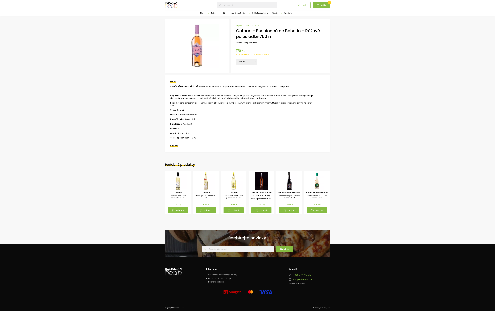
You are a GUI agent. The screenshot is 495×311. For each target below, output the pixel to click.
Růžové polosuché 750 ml (261, 199)
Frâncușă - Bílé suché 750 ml (206, 197)
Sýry (224, 13)
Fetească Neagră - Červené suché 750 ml (289, 197)
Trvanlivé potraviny (238, 13)
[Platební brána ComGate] (232, 293)
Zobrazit (180, 210)
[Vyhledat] (220, 5)
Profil (304, 5)
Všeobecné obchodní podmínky (222, 275)
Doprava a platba (216, 282)
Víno (247, 25)
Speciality (288, 13)
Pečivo (213, 13)
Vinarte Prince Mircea (289, 192)
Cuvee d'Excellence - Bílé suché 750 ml (317, 197)
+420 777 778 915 (302, 275)
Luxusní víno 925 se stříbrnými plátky (261, 194)
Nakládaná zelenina (260, 13)
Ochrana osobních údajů (219, 278)
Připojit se (284, 249)
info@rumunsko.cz (302, 279)
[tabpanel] (178, 192)
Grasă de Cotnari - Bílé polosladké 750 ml (234, 197)
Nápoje (275, 13)
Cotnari (256, 25)
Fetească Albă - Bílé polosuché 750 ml (178, 197)
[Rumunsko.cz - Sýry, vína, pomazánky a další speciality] (171, 5)
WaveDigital (325, 308)
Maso (202, 13)
